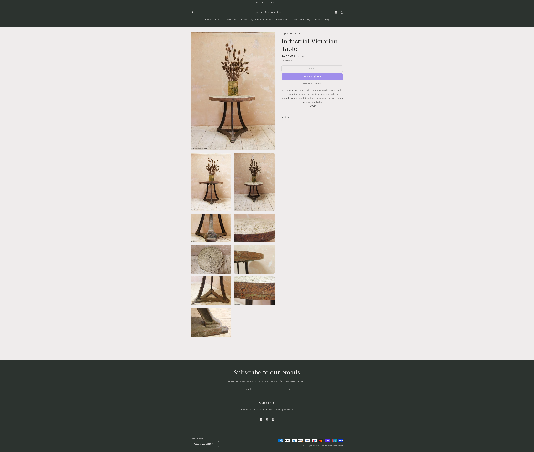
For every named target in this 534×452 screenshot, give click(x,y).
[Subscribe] (289, 389)
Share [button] (287, 117)
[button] (194, 12)
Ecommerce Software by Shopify (332, 446)
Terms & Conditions (263, 410)
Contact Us (246, 410)
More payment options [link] (312, 83)
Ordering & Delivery (284, 410)
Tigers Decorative (314, 446)
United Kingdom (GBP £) (203, 444)
